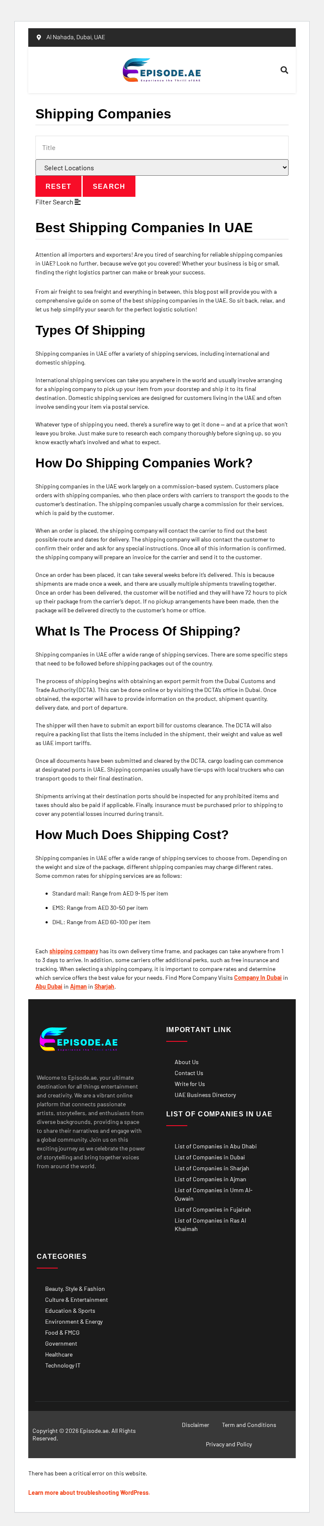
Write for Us (190, 1083)
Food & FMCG (62, 1332)
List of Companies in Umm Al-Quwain (214, 1194)
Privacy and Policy (229, 1444)
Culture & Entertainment (76, 1299)
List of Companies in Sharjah (212, 1168)
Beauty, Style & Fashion (75, 1288)
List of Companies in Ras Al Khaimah (210, 1224)
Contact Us (189, 1072)
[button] (75, 70)
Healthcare (59, 1354)
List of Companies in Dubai (210, 1157)
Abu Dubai (48, 986)
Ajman (78, 986)
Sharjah (104, 986)
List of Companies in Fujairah (213, 1209)
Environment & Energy (74, 1321)
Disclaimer (195, 1424)
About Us (187, 1061)
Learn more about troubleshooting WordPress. (89, 1492)
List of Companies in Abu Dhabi (216, 1146)
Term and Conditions (249, 1424)
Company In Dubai (258, 977)
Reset (58, 186)
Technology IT (63, 1365)
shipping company (73, 951)
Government (61, 1343)
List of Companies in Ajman (210, 1179)
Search (109, 186)
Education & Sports (70, 1310)
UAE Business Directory (205, 1094)
